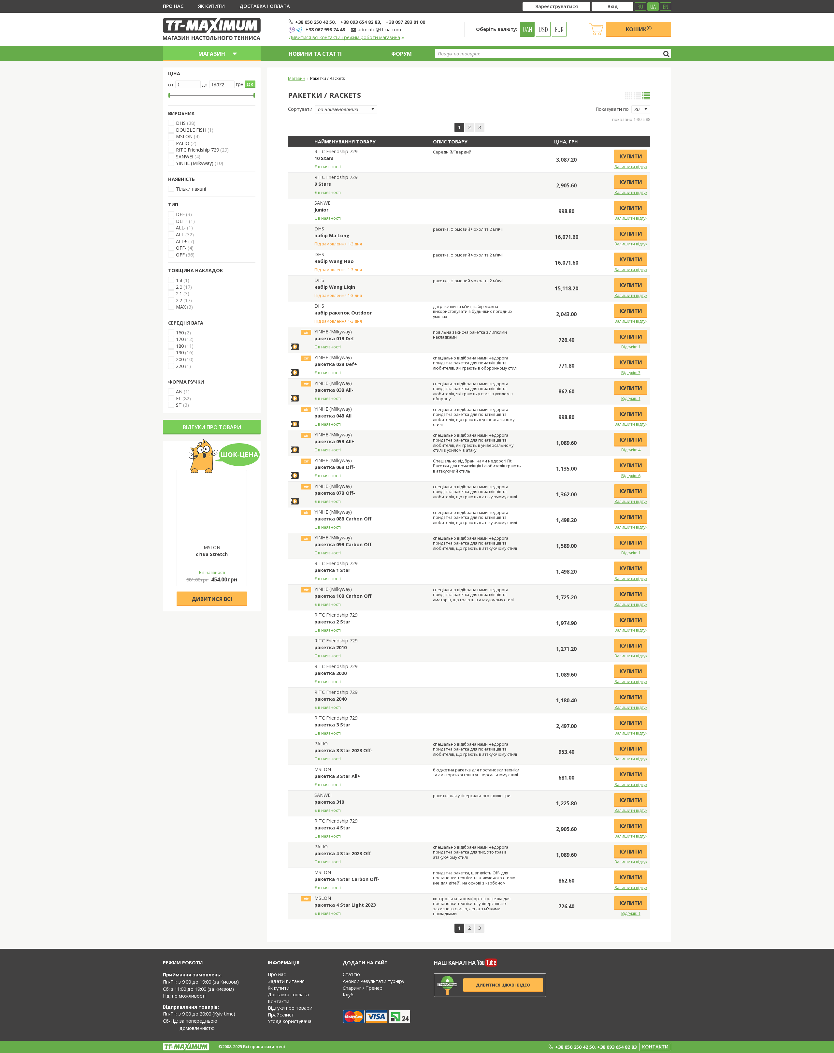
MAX (181, 307)
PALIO (182, 143)
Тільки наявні (191, 189)
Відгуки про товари (212, 427)
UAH (527, 29)
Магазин (296, 78)
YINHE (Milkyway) (194, 163)
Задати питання (286, 981)
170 (180, 339)
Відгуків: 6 (630, 475)
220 (180, 366)
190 (180, 352)
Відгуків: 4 (630, 450)
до (205, 84)
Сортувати (300, 109)
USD (543, 29)
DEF (180, 214)
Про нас (173, 6)
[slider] (169, 95)
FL (178, 398)
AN (179, 391)
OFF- (181, 248)
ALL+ (181, 241)
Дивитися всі (212, 599)
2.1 (179, 293)
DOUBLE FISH (191, 130)
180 (180, 346)
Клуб (348, 994)
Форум (401, 53)
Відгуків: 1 (630, 347)
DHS (181, 123)
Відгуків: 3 (630, 372)
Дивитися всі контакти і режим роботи (344, 37)
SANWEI (184, 157)
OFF (180, 255)
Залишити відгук (630, 166)
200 (180, 359)
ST (179, 405)
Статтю (351, 974)
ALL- (181, 228)
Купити (631, 156)
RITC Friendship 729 (197, 150)
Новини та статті (315, 53)
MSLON (184, 136)
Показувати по (612, 109)
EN (665, 6)
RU (640, 6)
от (171, 84)
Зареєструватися (556, 6)
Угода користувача (289, 1021)
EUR (559, 29)
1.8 (179, 280)
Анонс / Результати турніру (373, 981)
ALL (180, 234)
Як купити (211, 6)
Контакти (278, 1001)
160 (180, 332)
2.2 (179, 300)
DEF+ (182, 221)
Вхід (613, 6)
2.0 (179, 287)
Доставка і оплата (264, 6)
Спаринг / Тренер (362, 988)
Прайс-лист (281, 1015)
